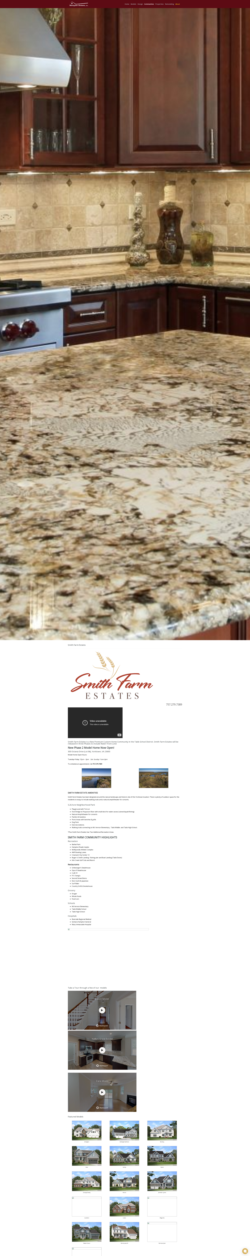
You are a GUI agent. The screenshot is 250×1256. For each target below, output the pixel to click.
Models (133, 4)
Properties (159, 4)
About (177, 4)
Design (140, 4)
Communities (149, 4)
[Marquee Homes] (78, 4)
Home (127, 4)
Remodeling (169, 4)
